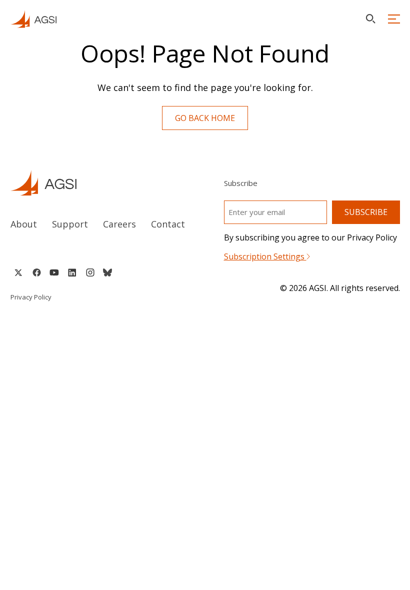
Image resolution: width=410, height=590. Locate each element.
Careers (119, 224)
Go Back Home (205, 118)
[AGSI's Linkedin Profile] (72, 272)
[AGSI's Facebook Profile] (36, 272)
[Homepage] (33, 19)
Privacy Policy (31, 297)
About (23, 224)
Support (70, 224)
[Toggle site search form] (371, 19)
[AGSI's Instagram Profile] (90, 272)
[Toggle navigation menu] (394, 19)
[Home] (98, 183)
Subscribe (366, 212)
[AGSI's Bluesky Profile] (107, 272)
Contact (168, 224)
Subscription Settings (265, 256)
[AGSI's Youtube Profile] (54, 272)
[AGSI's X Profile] (18, 272)
